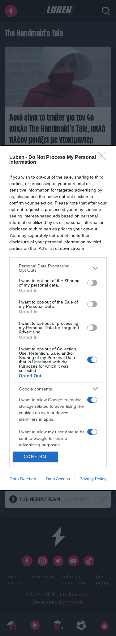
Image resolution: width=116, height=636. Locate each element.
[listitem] (58, 268)
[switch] (92, 283)
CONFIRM (35, 456)
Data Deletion (23, 478)
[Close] (104, 157)
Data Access (58, 478)
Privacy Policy (92, 478)
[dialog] (58, 318)
